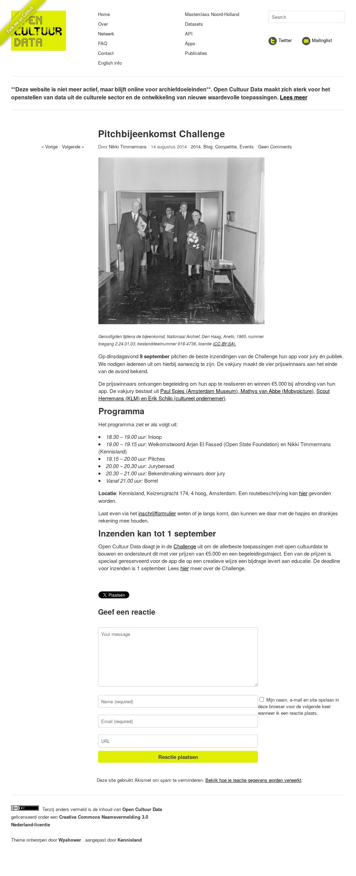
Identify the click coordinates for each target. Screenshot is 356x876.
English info (110, 62)
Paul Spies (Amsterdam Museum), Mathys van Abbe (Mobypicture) (237, 390)
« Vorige (49, 146)
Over (103, 24)
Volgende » (73, 146)
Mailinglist (321, 40)
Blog (207, 146)
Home (104, 14)
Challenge (184, 546)
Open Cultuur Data (142, 809)
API (189, 33)
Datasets (194, 24)
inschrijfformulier (157, 513)
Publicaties (196, 53)
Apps (190, 43)
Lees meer (293, 97)
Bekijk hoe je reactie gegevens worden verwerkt (253, 780)
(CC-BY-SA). (224, 343)
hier (303, 493)
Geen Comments (275, 146)
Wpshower (69, 839)
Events (247, 146)
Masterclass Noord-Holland (212, 14)
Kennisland (130, 839)
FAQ (102, 43)
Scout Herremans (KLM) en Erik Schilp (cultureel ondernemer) (214, 394)
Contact (106, 53)
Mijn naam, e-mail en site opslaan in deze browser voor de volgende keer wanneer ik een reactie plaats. (298, 706)
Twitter (284, 40)
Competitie (226, 146)
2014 (196, 146)
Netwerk (106, 33)
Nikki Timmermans (128, 146)
